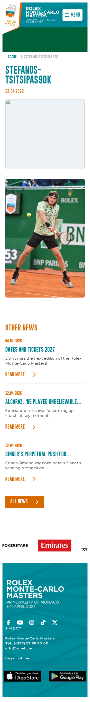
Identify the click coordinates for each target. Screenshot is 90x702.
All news (19, 502)
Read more (15, 375)
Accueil (13, 57)
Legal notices (17, 658)
